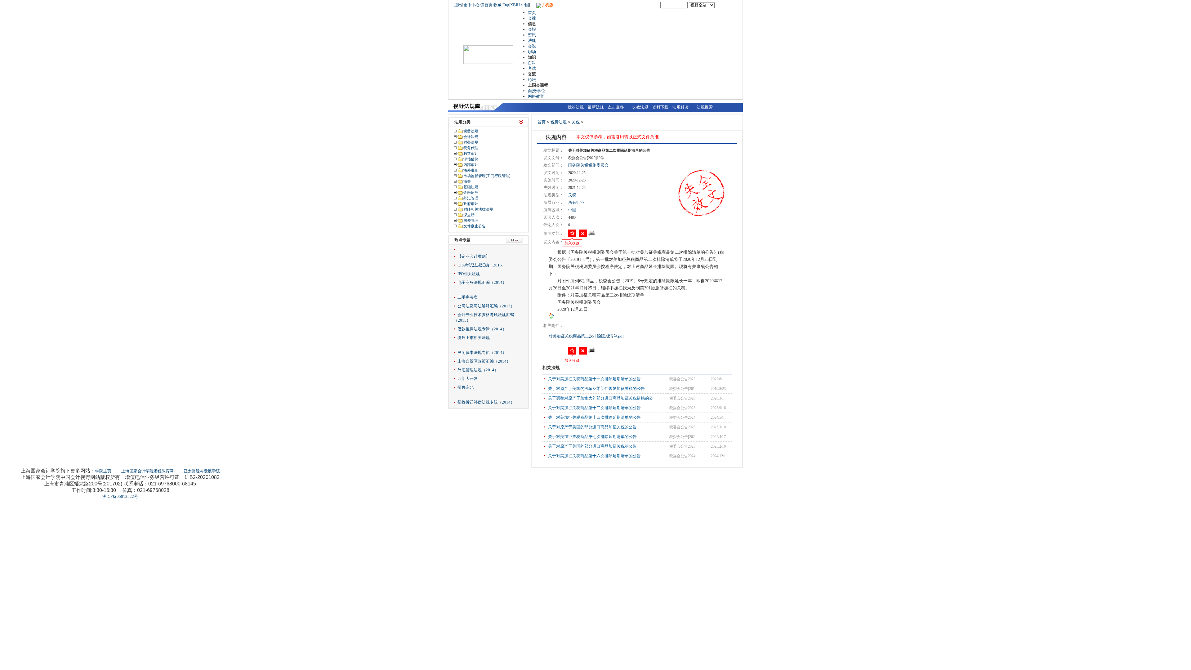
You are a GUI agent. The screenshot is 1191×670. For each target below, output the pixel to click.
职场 (532, 51)
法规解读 (680, 107)
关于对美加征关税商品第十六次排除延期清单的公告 (594, 455)
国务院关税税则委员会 (588, 165)
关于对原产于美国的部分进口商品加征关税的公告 (592, 427)
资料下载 (660, 107)
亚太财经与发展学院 (202, 471)
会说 (532, 46)
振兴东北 (465, 387)
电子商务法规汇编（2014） (481, 282)
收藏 (497, 4)
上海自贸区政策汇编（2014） (484, 361)
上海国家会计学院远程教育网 (147, 471)
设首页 (486, 4)
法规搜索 (705, 107)
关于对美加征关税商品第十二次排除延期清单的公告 (594, 407)
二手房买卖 (467, 297)
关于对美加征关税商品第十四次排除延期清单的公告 (594, 417)
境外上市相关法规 (473, 337)
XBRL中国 (519, 4)
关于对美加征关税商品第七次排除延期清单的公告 (592, 436)
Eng (505, 4)
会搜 (532, 18)
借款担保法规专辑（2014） (481, 329)
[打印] (591, 235)
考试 (532, 68)
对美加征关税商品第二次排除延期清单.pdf (587, 336)
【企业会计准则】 (473, 256)
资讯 (532, 35)
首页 (532, 12)
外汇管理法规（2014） (477, 370)
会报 (532, 29)
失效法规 (640, 107)
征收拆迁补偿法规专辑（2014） (486, 402)
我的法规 (576, 107)
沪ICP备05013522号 (120, 496)
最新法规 (596, 107)
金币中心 (471, 4)
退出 (458, 4)
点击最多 (616, 107)
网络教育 (536, 96)
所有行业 (576, 202)
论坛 (532, 79)
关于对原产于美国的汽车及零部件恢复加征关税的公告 (596, 388)
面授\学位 (536, 90)
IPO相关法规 (468, 273)
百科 (532, 62)
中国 (572, 210)
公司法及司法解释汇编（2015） (486, 306)
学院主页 (103, 471)
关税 (576, 122)
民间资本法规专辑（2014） (481, 352)
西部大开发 (467, 378)
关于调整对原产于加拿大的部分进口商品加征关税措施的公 (600, 398)
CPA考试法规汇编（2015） (481, 265)
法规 (532, 40)
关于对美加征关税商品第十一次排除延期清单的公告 (594, 379)
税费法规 (559, 122)
